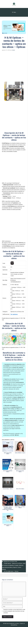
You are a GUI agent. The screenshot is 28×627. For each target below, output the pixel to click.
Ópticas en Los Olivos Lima (10, 561)
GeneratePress (14, 625)
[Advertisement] (14, 67)
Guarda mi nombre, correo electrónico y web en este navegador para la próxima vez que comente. (14, 611)
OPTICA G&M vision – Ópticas (11, 571)
